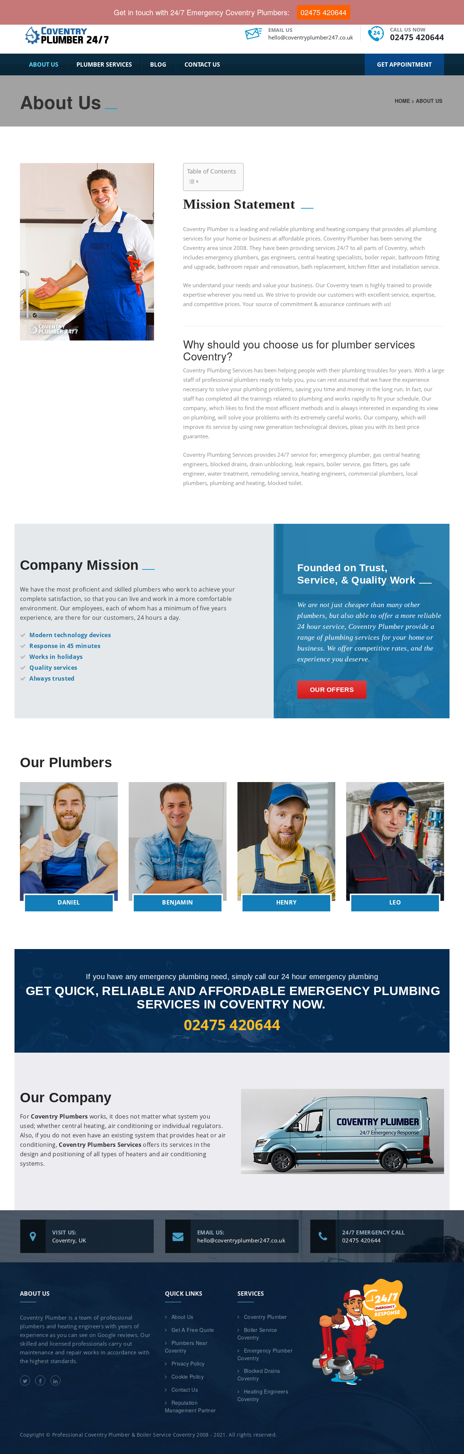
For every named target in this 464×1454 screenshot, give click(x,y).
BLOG (158, 64)
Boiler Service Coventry (257, 1333)
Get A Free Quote (192, 1329)
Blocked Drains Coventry (258, 1374)
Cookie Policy (187, 1376)
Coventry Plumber (265, 1316)
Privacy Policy (187, 1363)
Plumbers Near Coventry (186, 1346)
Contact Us (202, 64)
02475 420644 (417, 37)
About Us (43, 64)
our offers (332, 689)
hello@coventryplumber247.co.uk (310, 37)
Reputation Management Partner (190, 1406)
